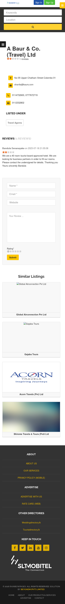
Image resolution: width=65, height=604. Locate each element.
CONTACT (39, 598)
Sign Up (49, 2)
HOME (11, 595)
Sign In (38, 2)
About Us (31, 463)
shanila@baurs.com (23, 84)
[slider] (13, 58)
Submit (12, 257)
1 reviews (24, 58)
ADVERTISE (25, 598)
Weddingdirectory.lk (31, 522)
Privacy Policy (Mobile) (31, 477)
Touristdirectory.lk (31, 529)
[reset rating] (8, 251)
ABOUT (21, 595)
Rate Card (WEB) (31, 503)
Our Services (31, 470)
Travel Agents (15, 122)
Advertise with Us (31, 496)
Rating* (10, 248)
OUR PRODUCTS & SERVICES (42, 595)
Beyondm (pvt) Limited (32, 589)
